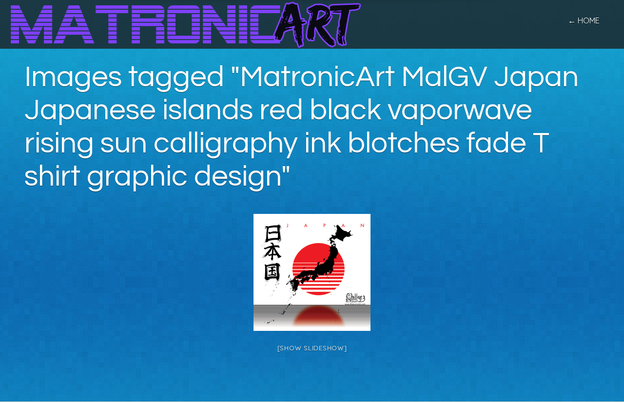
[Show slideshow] (312, 348)
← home (584, 20)
